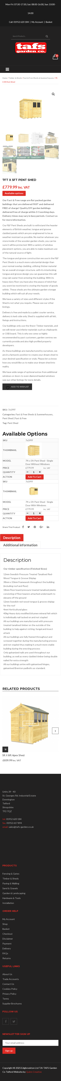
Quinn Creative (34, 1071)
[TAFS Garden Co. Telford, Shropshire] (30, 47)
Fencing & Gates (10, 873)
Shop (5, 924)
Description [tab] (11, 538)
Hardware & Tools (11, 898)
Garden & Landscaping (13, 893)
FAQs (5, 953)
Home (4, 78)
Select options (5, 749)
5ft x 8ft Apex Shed (13, 755)
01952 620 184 (21, 22)
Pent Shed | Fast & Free (14, 418)
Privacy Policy (9, 993)
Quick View (30, 723)
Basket (49, 22)
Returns (6, 958)
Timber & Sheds (15, 78)
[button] (53, 94)
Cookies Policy (9, 988)
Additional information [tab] (20, 545)
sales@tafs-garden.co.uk (21, 826)
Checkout (7, 933)
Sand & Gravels (10, 888)
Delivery (6, 948)
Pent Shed (12, 423)
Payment (7, 943)
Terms (5, 998)
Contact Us (8, 984)
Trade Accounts (10, 979)
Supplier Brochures (12, 1003)
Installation (8, 903)
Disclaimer (7, 938)
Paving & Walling (10, 883)
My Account (37, 22)
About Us (7, 974)
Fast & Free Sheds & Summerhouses (38, 78)
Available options (14, 193)
